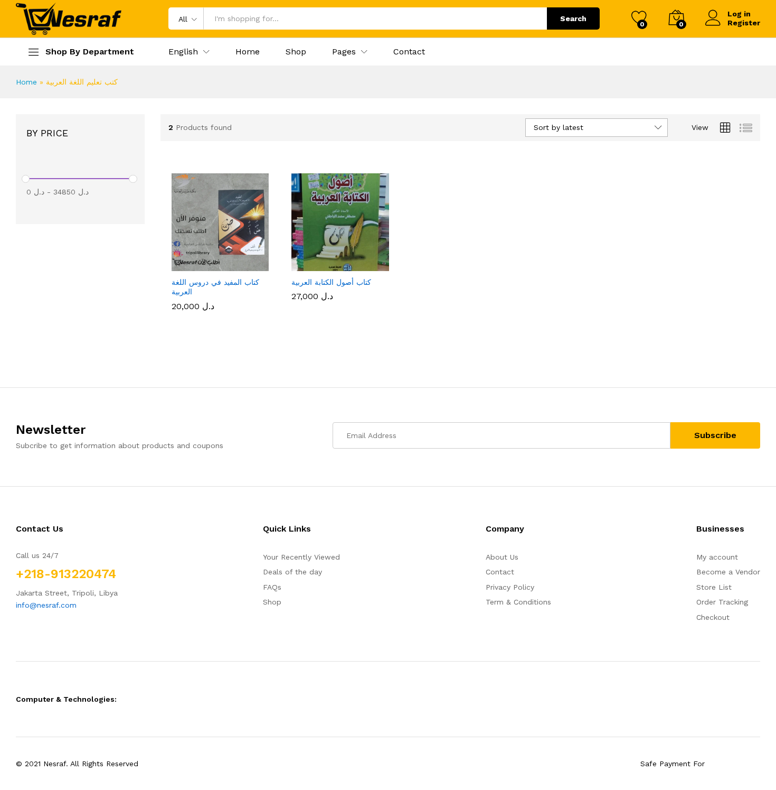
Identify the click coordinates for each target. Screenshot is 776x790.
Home (247, 52)
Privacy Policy (510, 587)
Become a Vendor (728, 572)
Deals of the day (292, 572)
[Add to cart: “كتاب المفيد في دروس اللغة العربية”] (181, 259)
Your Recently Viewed (301, 557)
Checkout (713, 617)
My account (717, 557)
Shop (296, 52)
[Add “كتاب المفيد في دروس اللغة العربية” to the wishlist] (230, 259)
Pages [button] (344, 52)
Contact (409, 52)
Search (573, 18)
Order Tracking (722, 602)
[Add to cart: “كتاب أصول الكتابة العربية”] (301, 259)
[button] (183, 52)
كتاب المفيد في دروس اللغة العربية (215, 287)
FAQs (272, 587)
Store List (714, 587)
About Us (502, 557)
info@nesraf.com (46, 605)
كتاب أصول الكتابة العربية (331, 282)
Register (743, 22)
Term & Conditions (518, 602)
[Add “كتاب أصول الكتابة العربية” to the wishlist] (350, 259)
